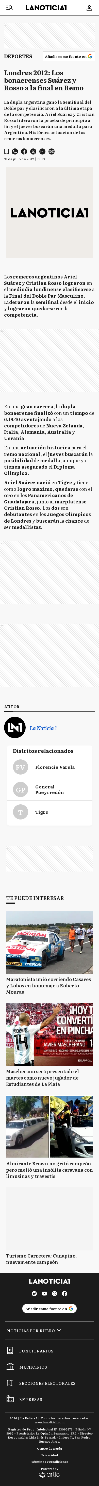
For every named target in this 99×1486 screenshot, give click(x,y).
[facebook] (24, 151)
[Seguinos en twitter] (54, 1294)
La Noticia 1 (43, 728)
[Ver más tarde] (6, 152)
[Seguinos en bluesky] (34, 1294)
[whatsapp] (15, 151)
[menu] (9, 8)
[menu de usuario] (89, 8)
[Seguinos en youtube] (44, 1294)
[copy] (51, 151)
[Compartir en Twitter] (33, 151)
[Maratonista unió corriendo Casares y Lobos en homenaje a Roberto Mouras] (49, 942)
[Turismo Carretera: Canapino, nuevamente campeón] (49, 1218)
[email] (42, 151)
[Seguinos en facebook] (65, 1294)
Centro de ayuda (49, 1448)
